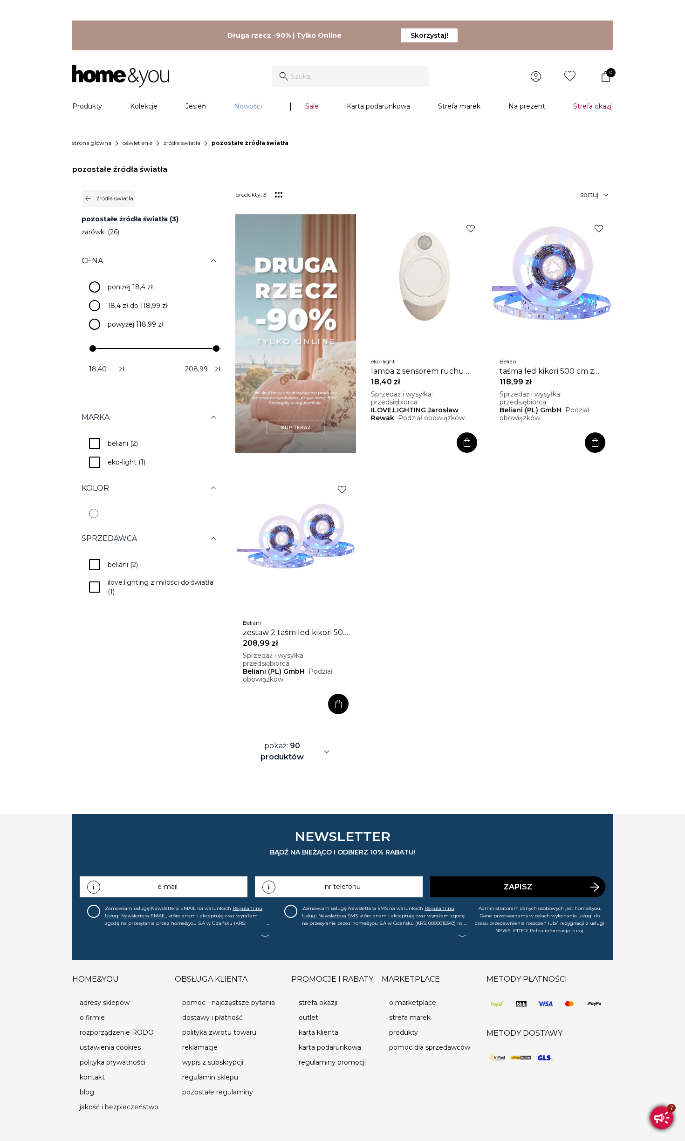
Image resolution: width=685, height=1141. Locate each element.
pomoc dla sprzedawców (429, 1047)
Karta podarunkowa (378, 106)
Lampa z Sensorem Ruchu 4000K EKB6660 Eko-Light (418, 371)
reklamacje (200, 1047)
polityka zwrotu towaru (219, 1032)
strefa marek (410, 1017)
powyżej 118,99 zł (136, 324)
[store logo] (120, 76)
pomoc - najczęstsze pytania (228, 1002)
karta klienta (318, 1032)
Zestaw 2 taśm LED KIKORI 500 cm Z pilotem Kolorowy (295, 632)
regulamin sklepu (210, 1077)
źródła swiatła (182, 142)
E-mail (168, 886)
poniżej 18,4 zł (130, 287)
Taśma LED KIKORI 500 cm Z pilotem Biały (547, 371)
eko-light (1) (126, 462)
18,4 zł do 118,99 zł (138, 305)
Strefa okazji (593, 106)
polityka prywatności (112, 1062)
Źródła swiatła (108, 198)
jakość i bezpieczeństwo (119, 1107)
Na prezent (526, 106)
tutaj (577, 931)
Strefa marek (459, 106)
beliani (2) (123, 443)
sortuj (595, 194)
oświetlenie (137, 142)
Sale (312, 106)
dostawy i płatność (212, 1017)
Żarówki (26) (100, 232)
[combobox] (350, 76)
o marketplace (412, 1002)
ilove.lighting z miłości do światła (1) (161, 587)
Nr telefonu (343, 886)
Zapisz (518, 886)
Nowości (248, 106)
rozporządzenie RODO (117, 1032)
